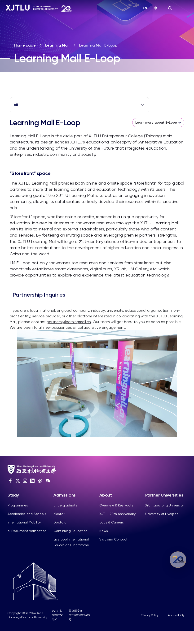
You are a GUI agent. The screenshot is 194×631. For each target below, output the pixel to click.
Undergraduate (65, 505)
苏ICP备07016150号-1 (57, 615)
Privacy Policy (150, 615)
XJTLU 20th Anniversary (117, 514)
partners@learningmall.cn (69, 322)
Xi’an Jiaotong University (164, 505)
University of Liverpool (162, 514)
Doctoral (60, 522)
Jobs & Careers (111, 522)
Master (58, 514)
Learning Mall (57, 45)
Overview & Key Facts (116, 505)
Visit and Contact (113, 539)
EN (145, 8)
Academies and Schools (27, 514)
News (103, 531)
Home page (25, 45)
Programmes (18, 505)
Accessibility (176, 615)
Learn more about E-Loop (156, 123)
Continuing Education (70, 531)
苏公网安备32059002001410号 (79, 615)
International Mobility (24, 522)
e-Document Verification (27, 531)
